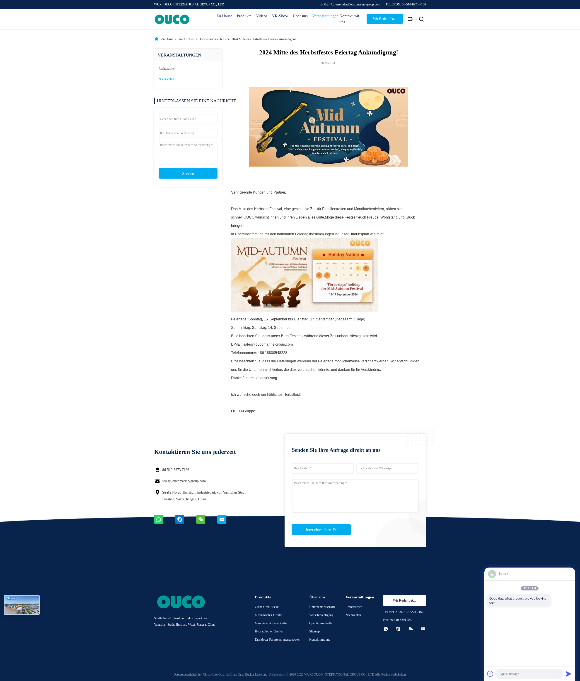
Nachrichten (186, 39)
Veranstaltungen (323, 16)
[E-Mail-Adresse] (227, 523)
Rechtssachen (167, 68)
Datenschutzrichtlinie (187, 674)
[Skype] (185, 523)
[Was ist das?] (164, 523)
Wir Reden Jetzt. (384, 19)
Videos (261, 16)
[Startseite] (172, 19)
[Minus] (568, 574)
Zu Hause (224, 16)
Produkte (244, 16)
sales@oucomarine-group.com (184, 481)
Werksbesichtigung (321, 615)
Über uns (300, 16)
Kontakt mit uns (349, 19)
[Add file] (490, 674)
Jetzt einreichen (319, 529)
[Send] (568, 674)
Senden (188, 173)
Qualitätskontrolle (320, 623)
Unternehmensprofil (322, 607)
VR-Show (280, 16)
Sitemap (314, 631)
